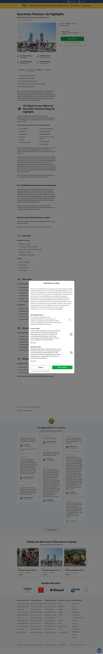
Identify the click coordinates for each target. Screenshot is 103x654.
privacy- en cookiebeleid (56, 309)
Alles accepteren (62, 367)
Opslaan (41, 367)
